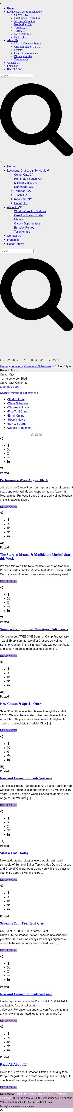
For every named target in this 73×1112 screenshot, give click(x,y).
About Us (12, 40)
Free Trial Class (18, 411)
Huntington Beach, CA (27, 17)
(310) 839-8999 (9, 387)
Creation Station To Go (27, 46)
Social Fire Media (25, 1093)
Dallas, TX (20, 37)
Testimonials (21, 59)
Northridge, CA (23, 24)
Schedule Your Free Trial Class (22, 923)
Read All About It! (13, 1064)
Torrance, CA (22, 27)
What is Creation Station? (28, 43)
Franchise (12, 65)
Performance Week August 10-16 (24, 480)
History (18, 49)
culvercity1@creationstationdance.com (19, 392)
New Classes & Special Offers (21, 704)
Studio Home (16, 399)
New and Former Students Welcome (26, 778)
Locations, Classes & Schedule (24, 11)
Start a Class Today (14, 853)
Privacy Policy (45, 1093)
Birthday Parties (23, 56)
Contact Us (13, 62)
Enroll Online (16, 415)
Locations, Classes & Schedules (31, 366)
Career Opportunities (26, 53)
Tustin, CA (20, 30)
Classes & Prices (19, 407)
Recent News (14, 68)
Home (10, 8)
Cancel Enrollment (19, 428)
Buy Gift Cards (17, 424)
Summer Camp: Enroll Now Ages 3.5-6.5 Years (34, 629)
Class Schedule (18, 403)
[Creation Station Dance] (0, 2)
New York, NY (22, 33)
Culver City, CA (23, 14)
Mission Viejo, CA (24, 21)
